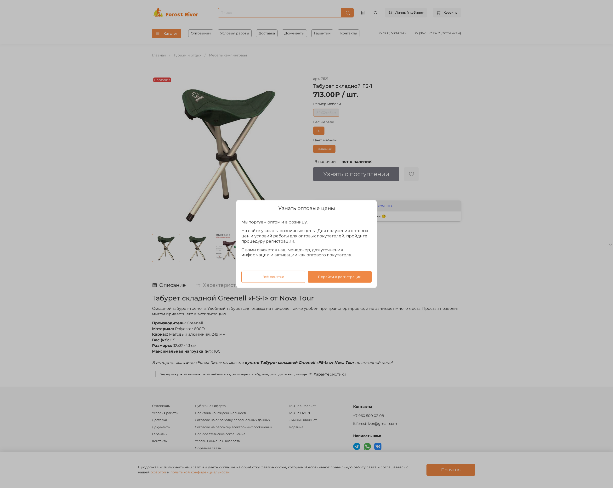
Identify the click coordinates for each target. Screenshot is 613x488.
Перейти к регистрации (340, 277)
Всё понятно (273, 277)
